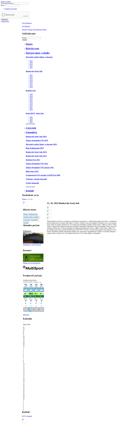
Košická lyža (31, 91)
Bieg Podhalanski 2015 (35, 148)
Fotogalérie (31, 132)
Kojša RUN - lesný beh (35, 113)
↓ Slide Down (5, 21)
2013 (31, 64)
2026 (31, 94)
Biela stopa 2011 (32, 171)
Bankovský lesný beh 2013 (36, 156)
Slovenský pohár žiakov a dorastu (39, 57)
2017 (31, 61)
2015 (31, 78)
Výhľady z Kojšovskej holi (36, 179)
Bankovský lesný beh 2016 (36, 137)
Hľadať (24, 38)
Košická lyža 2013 (33, 160)
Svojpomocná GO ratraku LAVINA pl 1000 (43, 175)
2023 (31, 120)
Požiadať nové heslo (11, 9)
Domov (29, 44)
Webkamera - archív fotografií (32, 244)
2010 (31, 87)
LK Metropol (26, 26)
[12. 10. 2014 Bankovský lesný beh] (49, 209)
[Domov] (27, 23)
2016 (31, 62)
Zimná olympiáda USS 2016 (37, 140)
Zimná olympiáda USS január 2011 (40, 168)
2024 (31, 96)
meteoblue (26, 314)
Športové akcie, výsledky (38, 53)
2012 (31, 66)
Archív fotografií (32, 183)
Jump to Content (6, 1)
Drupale (29, 416)
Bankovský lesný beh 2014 (36, 152)
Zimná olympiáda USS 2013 (37, 164)
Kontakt (30, 190)
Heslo (3, 5)
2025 (31, 117)
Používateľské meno (7, 3)
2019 (31, 98)
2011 (31, 67)
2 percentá (31, 128)
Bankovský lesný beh (34, 71)
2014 (31, 80)
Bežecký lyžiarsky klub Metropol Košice (34, 29)
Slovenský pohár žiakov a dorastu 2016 (41, 144)
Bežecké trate (32, 48)
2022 (31, 122)
